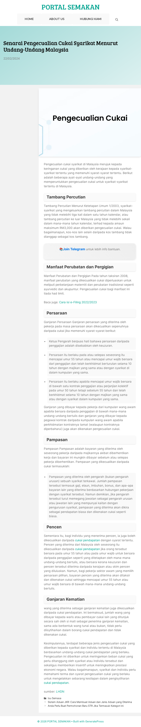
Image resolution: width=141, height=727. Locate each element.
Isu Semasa (54, 698)
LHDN (60, 691)
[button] (116, 20)
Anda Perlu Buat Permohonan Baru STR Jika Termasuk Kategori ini (85, 705)
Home (29, 19)
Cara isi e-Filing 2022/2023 (78, 302)
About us (56, 19)
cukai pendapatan (87, 540)
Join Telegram (74, 249)
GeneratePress (94, 721)
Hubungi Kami (91, 19)
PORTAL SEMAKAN (71, 6)
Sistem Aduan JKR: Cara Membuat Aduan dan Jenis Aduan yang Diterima (90, 701)
